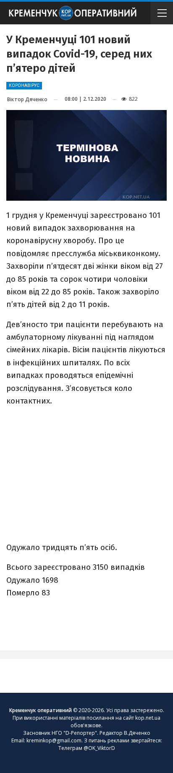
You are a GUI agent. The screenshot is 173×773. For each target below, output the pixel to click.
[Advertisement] (86, 473)
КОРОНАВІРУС (24, 85)
